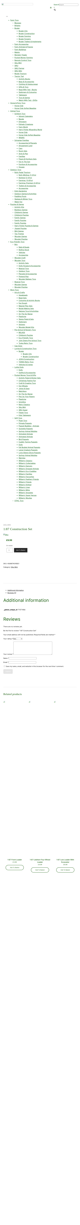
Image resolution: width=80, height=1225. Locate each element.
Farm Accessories (21, 44)
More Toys (14, 290)
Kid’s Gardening (20, 191)
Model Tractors (20, 74)
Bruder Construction (27, 33)
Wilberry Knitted (25, 485)
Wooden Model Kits (26, 327)
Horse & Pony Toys (17, 103)
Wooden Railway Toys (27, 279)
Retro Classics (24, 405)
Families (22, 156)
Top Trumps (19, 234)
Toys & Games (24, 98)
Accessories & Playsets (28, 143)
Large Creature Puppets (28, 450)
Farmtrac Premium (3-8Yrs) (29, 183)
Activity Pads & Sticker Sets (30, 378)
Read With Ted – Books (28, 90)
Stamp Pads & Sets (26, 319)
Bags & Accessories (26, 82)
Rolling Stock (24, 250)
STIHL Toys (18, 501)
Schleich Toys (19, 114)
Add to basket (20, 550)
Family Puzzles (20, 220)
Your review (8, 654)
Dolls (21, 370)
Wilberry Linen (24, 487)
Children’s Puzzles (21, 215)
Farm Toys (14, 20)
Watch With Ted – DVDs (28, 100)
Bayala (21, 119)
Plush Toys (23, 421)
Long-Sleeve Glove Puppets (30, 453)
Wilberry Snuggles (26, 493)
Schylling (22, 402)
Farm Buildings (20, 50)
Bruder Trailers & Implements (30, 41)
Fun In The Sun (24, 162)
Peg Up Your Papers (27, 396)
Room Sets (23, 151)
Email (6, 662)
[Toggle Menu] (7, 16)
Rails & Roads (24, 247)
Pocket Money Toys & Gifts (25, 375)
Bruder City (23, 31)
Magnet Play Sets (25, 306)
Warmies (22, 458)
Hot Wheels (23, 386)
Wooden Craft (20, 258)
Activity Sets (24, 263)
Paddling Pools (20, 196)
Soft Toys (18, 418)
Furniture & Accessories (28, 164)
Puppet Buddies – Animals (29, 426)
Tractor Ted (19, 76)
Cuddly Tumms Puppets (28, 442)
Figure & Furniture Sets (27, 159)
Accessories (23, 188)
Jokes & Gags (24, 388)
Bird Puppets (24, 439)
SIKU (16, 66)
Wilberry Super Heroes (27, 495)
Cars (20, 148)
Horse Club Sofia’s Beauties (25, 108)
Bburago (17, 23)
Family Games (20, 218)
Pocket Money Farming (23, 58)
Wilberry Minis (24, 490)
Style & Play (23, 154)
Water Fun (18, 202)
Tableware (23, 95)
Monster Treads (20, 55)
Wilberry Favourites (26, 477)
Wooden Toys (19, 260)
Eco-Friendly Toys (26, 338)
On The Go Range (25, 314)
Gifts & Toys (23, 87)
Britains (17, 25)
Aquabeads (23, 295)
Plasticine (22, 316)
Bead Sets (23, 298)
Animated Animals (26, 434)
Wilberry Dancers (25, 466)
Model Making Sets (26, 308)
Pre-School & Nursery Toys (25, 330)
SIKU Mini (18, 71)
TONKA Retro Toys (26, 362)
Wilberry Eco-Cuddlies (27, 471)
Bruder (17, 28)
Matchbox (23, 391)
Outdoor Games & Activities (25, 194)
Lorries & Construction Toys (25, 349)
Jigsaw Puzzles (20, 228)
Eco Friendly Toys (17, 242)
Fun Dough (23, 303)
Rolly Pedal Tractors (22, 172)
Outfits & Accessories (27, 373)
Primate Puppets (25, 423)
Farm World (23, 127)
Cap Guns (18, 346)
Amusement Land (25, 146)
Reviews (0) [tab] (12, 593)
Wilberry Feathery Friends (29, 479)
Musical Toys (24, 268)
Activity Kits (19, 207)
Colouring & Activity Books (29, 300)
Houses (21, 167)
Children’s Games (21, 212)
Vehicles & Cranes (26, 365)
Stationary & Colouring (28, 92)
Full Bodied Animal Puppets (29, 447)
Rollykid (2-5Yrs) (25, 178)
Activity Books (24, 79)
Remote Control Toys (22, 60)
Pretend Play (24, 276)
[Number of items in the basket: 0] (51, 7)
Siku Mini (18, 63)
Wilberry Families (25, 474)
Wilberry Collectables (27, 463)
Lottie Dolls (19, 367)
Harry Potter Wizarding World (30, 130)
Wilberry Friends (25, 482)
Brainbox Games (20, 210)
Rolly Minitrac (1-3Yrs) (27, 175)
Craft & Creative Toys (27, 383)
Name (6, 658)
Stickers (22, 324)
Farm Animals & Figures (23, 47)
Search (56, 5)
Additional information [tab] (16, 590)
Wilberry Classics (25, 461)
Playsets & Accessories (28, 274)
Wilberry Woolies (25, 498)
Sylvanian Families (21, 140)
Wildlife (21, 138)
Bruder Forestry (25, 39)
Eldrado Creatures (26, 124)
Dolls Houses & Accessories (30, 266)
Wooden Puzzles (21, 239)
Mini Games (19, 231)
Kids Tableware (25, 415)
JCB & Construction (26, 359)
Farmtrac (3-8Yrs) (26, 180)
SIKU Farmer (19, 68)
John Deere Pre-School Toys (30, 340)
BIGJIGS (22, 332)
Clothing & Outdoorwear (28, 84)
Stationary (23, 322)
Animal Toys (15, 111)
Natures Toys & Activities (28, 311)
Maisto (17, 52)
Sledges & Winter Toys (23, 199)
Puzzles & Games (17, 204)
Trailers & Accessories (27, 186)
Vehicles (22, 252)
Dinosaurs (22, 122)
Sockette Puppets (26, 429)
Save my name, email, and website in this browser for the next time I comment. (35, 666)
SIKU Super (23, 410)
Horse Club (18, 106)
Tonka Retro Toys (25, 343)
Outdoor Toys (15, 170)
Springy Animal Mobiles (28, 431)
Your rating (8, 639)
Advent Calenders (26, 116)
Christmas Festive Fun (27, 381)
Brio (16, 244)
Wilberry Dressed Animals (29, 469)
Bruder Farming (25, 36)
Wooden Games (20, 236)
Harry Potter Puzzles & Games (26, 226)
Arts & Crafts (19, 292)
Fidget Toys (23, 413)
